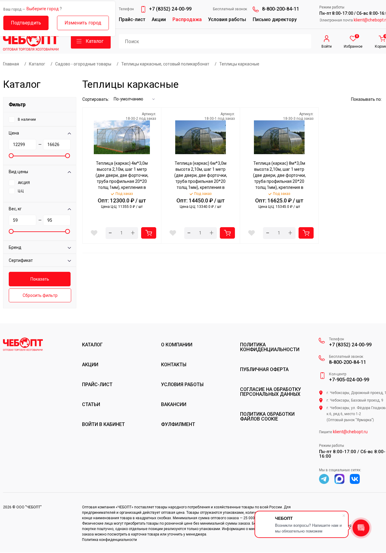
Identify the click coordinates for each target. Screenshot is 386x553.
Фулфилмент (178, 424)
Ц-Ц (21, 191)
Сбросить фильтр (40, 295)
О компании (176, 344)
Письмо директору (275, 19)
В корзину (148, 233)
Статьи (91, 404)
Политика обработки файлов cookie (267, 416)
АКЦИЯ (24, 183)
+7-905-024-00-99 (349, 379)
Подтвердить (26, 23)
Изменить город (83, 23)
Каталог (92, 344)
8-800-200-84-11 (280, 9)
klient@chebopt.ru (350, 431)
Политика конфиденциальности (269, 347)
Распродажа (187, 19)
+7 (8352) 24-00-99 (170, 9)
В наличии (27, 119)
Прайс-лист (132, 19)
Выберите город (43, 8)
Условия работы (227, 19)
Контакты (173, 364)
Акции (159, 19)
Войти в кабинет (103, 424)
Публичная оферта (264, 369)
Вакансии (173, 404)
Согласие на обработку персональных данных (270, 392)
